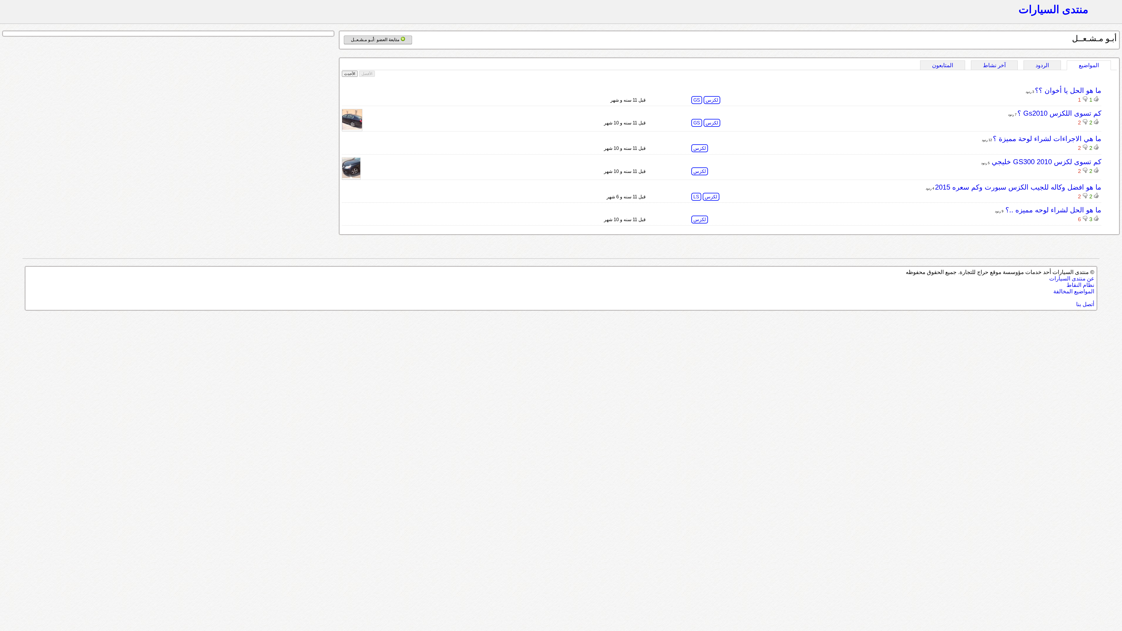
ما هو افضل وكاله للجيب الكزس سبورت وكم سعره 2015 (1018, 187)
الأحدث (349, 74)
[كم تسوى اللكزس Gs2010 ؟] (352, 128)
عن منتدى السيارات (1071, 278)
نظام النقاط (1080, 285)
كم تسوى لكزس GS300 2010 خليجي (1045, 162)
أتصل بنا (1085, 304)
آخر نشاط (994, 65)
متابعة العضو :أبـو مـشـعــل (376, 39)
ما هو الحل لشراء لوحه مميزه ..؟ (1052, 210)
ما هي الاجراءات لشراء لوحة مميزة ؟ (1047, 139)
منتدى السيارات (1053, 9)
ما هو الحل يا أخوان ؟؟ (1068, 90)
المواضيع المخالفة (1073, 291)
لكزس (712, 100)
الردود (1042, 65)
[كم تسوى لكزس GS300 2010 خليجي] (351, 176)
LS (696, 196)
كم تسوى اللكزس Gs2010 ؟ (1059, 113)
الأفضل (367, 74)
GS (696, 100)
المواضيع (1089, 65)
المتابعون (942, 65)
